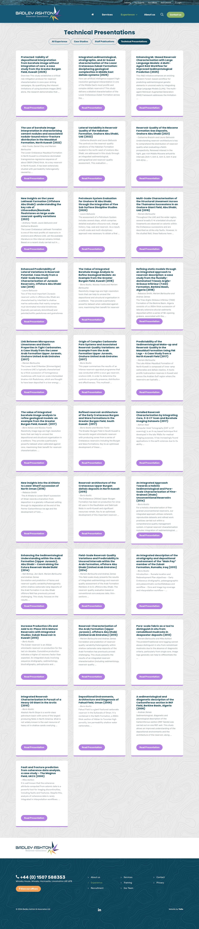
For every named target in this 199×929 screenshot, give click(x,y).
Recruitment (97, 888)
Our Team (128, 888)
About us (95, 877)
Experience (96, 882)
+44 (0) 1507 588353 (42, 877)
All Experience (59, 41)
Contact (160, 877)
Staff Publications (104, 41)
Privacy (160, 882)
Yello (181, 909)
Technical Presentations (134, 41)
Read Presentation (34, 108)
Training (128, 882)
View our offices (29, 888)
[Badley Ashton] (39, 14)
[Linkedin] (99, 910)
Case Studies (81, 41)
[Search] (162, 15)
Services (128, 877)
